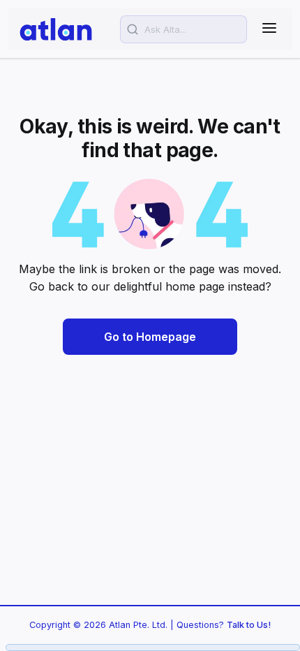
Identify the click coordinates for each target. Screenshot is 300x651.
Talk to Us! (249, 625)
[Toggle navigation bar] (269, 29)
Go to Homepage (150, 337)
